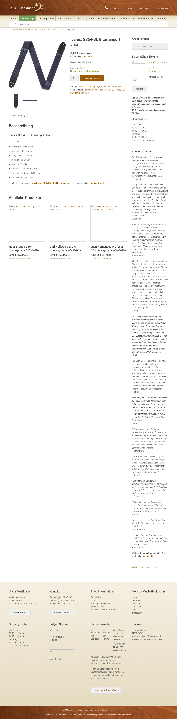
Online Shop (27, 18)
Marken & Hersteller (38, 30)
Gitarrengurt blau (91, 90)
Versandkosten (87, 57)
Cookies (135, 609)
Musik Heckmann (15, 30)
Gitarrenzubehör (106, 86)
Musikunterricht (146, 18)
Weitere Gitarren (106, 18)
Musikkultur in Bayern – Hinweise (147, 639)
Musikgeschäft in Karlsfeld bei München (50, 183)
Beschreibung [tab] (18, 115)
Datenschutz (137, 606)
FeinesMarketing (139, 630)
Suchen (12, 24)
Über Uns (136, 603)
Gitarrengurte (92, 86)
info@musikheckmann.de (61, 603)
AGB (93, 600)
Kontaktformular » (62, 612)
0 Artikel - (161, 8)
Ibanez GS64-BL (107, 90)
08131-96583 (114, 8)
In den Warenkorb (92, 78)
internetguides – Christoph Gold (146, 636)
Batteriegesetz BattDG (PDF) (103, 609)
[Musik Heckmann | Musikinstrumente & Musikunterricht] (26, 7)
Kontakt (162, 18)
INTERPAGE (137, 633)
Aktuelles (136, 600)
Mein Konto (143, 8)
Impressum (137, 613)
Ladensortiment (96, 183)
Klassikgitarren (86, 18)
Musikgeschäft (126, 18)
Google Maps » (20, 612)
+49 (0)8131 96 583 (158, 62)
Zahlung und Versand (101, 603)
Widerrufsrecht (97, 606)
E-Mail (129, 8)
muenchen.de (146, 556)
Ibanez (49, 30)
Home (14, 18)
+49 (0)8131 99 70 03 (64, 600)
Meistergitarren (45, 18)
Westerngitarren (65, 18)
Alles (83, 86)
